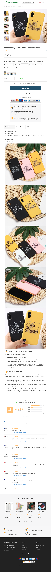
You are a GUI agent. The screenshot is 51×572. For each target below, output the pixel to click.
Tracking (38, 549)
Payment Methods (39, 543)
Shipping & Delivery (40, 545)
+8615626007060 (10, 545)
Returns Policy (39, 547)
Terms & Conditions (25, 549)
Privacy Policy (24, 547)
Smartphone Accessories (11, 6)
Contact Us (24, 543)
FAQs (37, 542)
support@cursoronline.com (11, 542)
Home (5, 6)
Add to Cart (25, 88)
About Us (23, 542)
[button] (19, 521)
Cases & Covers (21, 6)
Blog (23, 545)
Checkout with (23, 93)
